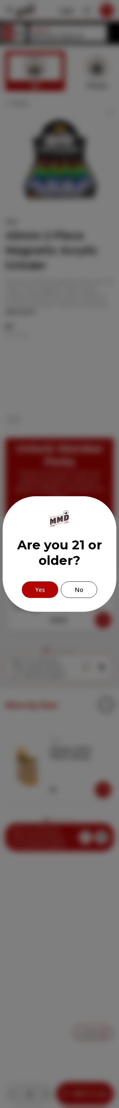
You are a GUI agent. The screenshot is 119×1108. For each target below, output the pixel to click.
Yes (40, 590)
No (79, 590)
